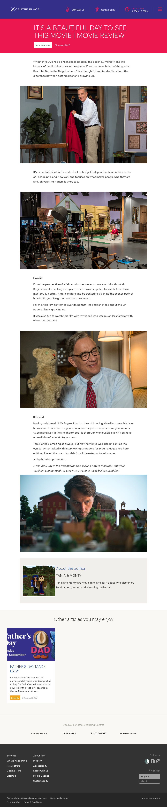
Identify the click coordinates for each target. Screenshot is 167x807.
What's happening (17, 760)
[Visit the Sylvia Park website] (39, 733)
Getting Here (14, 770)
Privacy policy (13, 801)
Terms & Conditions (33, 801)
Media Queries (41, 775)
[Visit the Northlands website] (128, 733)
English (145, 776)
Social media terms (59, 797)
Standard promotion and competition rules (26, 797)
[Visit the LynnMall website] (68, 733)
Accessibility (40, 765)
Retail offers (13, 765)
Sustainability (40, 780)
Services (11, 755)
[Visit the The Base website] (98, 733)
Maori (144, 781)
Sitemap (11, 775)
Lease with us (40, 770)
